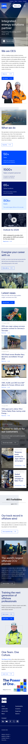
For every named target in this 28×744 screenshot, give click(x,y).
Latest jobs (5, 708)
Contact (24, 1)
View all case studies (8, 442)
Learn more (5, 618)
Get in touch (5, 614)
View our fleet (6, 583)
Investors (11, 1)
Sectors (17, 713)
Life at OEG (5, 711)
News (16, 1)
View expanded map (7, 531)
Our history (5, 78)
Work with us (6, 268)
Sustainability (19, 706)
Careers (20, 1)
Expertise (5, 144)
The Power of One (6, 659)
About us (5, 74)
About (3, 706)
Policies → (4, 740)
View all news (6, 302)
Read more (6, 241)
